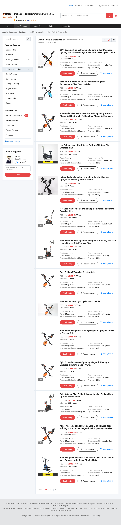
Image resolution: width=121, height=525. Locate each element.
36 (51, 490)
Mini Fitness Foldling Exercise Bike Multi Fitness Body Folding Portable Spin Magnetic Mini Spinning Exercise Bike (86, 428)
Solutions (51, 26)
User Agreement (74, 516)
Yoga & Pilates (11, 88)
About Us (37, 26)
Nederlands (71, 508)
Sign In (71, 5)
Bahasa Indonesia (65, 510)
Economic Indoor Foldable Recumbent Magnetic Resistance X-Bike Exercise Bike (82, 83)
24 (46, 490)
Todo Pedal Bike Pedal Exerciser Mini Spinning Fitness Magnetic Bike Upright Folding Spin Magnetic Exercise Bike (86, 116)
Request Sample (89, 73)
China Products (21, 503)
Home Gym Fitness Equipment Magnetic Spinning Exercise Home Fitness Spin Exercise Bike (88, 241)
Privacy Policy (95, 516)
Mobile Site (56, 506)
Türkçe (113, 508)
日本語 (93, 508)
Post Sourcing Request (116, 15)
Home (8, 26)
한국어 (86, 508)
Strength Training (12, 84)
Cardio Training (11, 74)
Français (36, 508)
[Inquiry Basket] (96, 5)
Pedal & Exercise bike (13, 69)
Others (8, 103)
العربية (80, 508)
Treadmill (9, 55)
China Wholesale (58, 503)
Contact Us (65, 26)
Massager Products (13, 59)
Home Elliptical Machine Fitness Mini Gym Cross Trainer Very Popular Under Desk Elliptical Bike (87, 458)
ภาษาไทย (106, 508)
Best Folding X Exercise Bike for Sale (77, 272)
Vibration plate (11, 64)
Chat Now (21, 162)
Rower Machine (11, 98)
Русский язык (46, 508)
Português (27, 508)
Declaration (85, 516)
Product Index (108, 503)
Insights (65, 506)
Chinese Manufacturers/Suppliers (39, 503)
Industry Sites (83, 503)
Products (23, 26)
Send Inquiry (67, 73)
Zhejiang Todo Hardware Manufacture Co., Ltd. (34, 15)
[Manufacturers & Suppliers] (17, 4)
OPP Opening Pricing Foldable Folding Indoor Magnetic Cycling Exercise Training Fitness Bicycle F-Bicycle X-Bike (87, 51)
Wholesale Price (71, 503)
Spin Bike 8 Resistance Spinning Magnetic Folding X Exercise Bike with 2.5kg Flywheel (84, 363)
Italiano (55, 508)
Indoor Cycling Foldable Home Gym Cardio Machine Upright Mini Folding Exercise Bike (84, 178)
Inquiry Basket (108, 73)
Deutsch (62, 508)
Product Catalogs (13, 141)
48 (56, 490)
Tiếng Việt (53, 510)
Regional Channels (96, 503)
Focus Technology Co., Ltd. (45, 516)
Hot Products (10, 503)
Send (18, 175)
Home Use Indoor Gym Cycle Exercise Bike (80, 301)
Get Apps (104, 5)
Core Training (11, 79)
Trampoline (10, 93)
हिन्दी (99, 508)
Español (19, 508)
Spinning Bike (11, 50)
